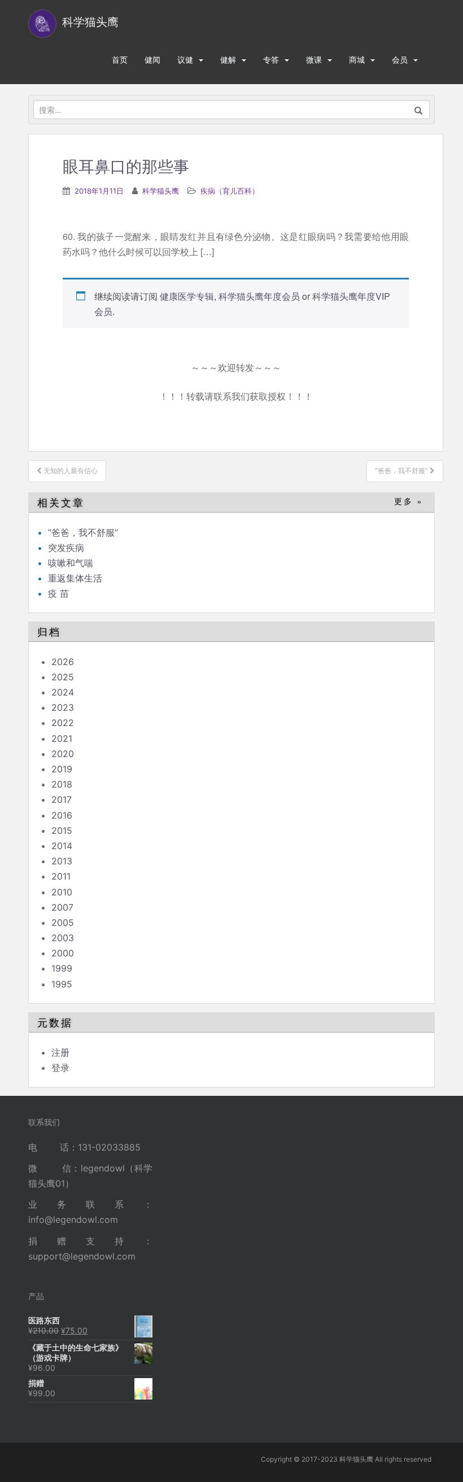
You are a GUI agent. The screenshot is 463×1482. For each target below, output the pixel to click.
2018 (61, 784)
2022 (62, 722)
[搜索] (419, 109)
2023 (62, 707)
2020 (62, 753)
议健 (185, 59)
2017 (61, 799)
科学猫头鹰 (160, 190)
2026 (62, 661)
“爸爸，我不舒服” (83, 532)
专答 (271, 59)
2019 (61, 769)
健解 (228, 59)
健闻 (152, 59)
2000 (62, 953)
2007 (62, 907)
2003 (62, 937)
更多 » (408, 501)
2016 (61, 815)
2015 (61, 830)
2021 (61, 738)
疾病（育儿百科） (229, 190)
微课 (314, 59)
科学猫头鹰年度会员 (259, 296)
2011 (61, 876)
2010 (61, 892)
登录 (60, 1067)
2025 (62, 677)
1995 (61, 984)
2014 (61, 845)
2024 (62, 692)
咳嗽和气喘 (70, 563)
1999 (61, 968)
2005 (62, 922)
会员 (400, 59)
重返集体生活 (75, 578)
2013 (61, 861)
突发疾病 (66, 547)
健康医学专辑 (187, 296)
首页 (120, 59)
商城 (357, 59)
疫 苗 (58, 593)
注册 (60, 1052)
